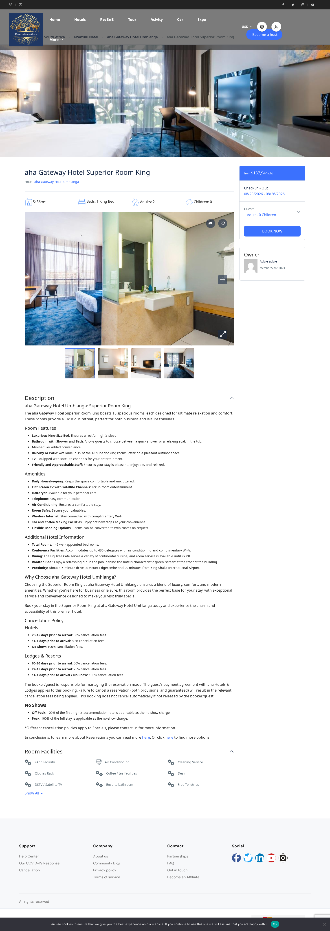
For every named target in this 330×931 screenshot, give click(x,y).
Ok (275, 924)
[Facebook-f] (236, 857)
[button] (262, 27)
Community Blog (106, 863)
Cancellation (29, 870)
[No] (324, 924)
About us (100, 856)
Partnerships (177, 856)
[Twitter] (248, 857)
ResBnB (107, 19)
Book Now (272, 231)
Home (54, 19)
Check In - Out (256, 188)
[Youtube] (271, 857)
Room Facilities (44, 751)
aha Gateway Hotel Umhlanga (56, 182)
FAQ (170, 863)
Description (39, 398)
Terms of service (106, 877)
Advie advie (268, 261)
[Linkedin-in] (259, 857)
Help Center (29, 856)
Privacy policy (104, 870)
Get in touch (177, 870)
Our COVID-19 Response (39, 863)
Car (180, 19)
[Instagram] (283, 857)
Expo (202, 19)
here (146, 737)
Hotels (80, 19)
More (54, 39)
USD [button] (245, 26)
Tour (132, 19)
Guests (249, 209)
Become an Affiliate (183, 877)
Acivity (157, 19)
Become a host (264, 34)
